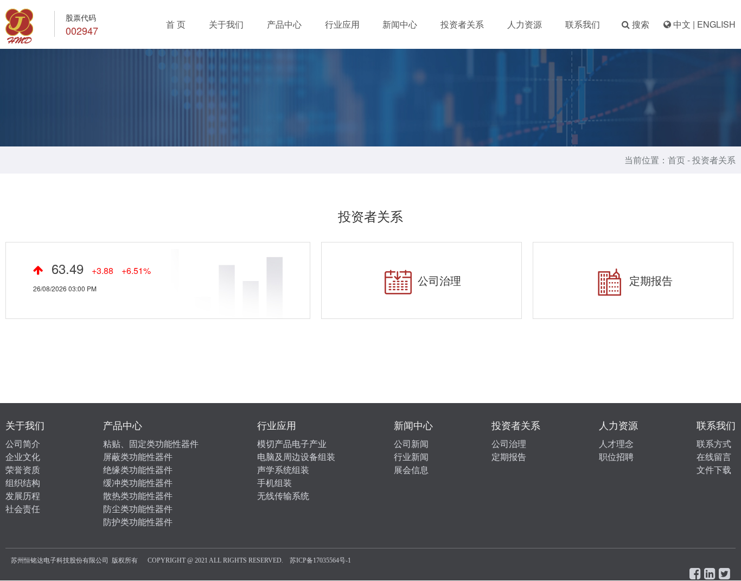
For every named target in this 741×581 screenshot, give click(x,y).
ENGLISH (716, 24)
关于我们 (226, 24)
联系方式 (714, 444)
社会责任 (22, 509)
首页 (676, 160)
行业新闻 (411, 457)
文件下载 (714, 470)
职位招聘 (616, 457)
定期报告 (649, 280)
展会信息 (411, 470)
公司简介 (22, 444)
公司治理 (437, 280)
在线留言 (714, 457)
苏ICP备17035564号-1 (320, 560)
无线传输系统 (283, 496)
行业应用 (342, 24)
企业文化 (22, 457)
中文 (682, 24)
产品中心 (284, 24)
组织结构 (22, 483)
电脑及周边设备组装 (296, 457)
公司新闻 (411, 444)
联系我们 (582, 24)
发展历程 (22, 496)
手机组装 (274, 483)
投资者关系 (462, 24)
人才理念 (616, 444)
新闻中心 (399, 24)
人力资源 (524, 24)
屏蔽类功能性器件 (138, 457)
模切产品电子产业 (292, 444)
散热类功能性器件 (138, 496)
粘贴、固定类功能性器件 (151, 444)
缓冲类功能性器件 (138, 483)
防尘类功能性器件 (138, 509)
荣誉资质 (22, 470)
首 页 (176, 24)
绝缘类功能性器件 (138, 470)
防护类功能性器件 (138, 522)
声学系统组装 (283, 470)
